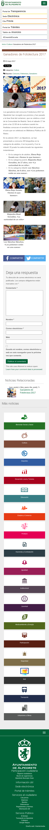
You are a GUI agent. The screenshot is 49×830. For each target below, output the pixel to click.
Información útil (24, 782)
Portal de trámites (24, 790)
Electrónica (11, 16)
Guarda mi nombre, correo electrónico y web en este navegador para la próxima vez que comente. (23, 352)
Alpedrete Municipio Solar (24, 778)
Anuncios (12, 32)
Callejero (24, 820)
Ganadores (33, 74)
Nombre (10, 319)
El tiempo (24, 816)
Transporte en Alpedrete (24, 818)
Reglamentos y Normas (24, 807)
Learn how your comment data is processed (24, 369)
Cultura (9, 44)
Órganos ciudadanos (24, 773)
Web (8, 337)
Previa (8, 21)
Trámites (11, 27)
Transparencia (14, 11)
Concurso (16, 74)
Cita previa (24, 798)
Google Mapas (24, 823)
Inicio (4, 44)
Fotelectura (24, 74)
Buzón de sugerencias (25, 776)
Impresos (24, 800)
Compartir (16, 258)
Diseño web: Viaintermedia (35, 826)
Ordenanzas (24, 804)
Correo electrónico (15, 328)
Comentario (11, 288)
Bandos (24, 802)
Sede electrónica (24, 786)
